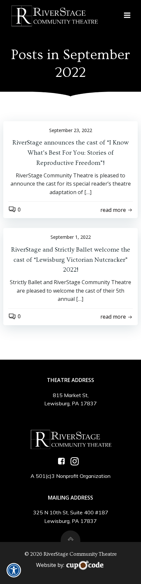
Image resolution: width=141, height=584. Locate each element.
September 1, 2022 (70, 237)
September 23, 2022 (70, 130)
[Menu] (127, 15)
